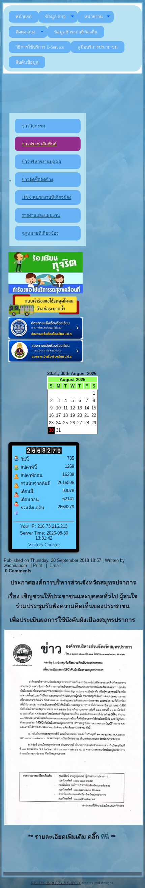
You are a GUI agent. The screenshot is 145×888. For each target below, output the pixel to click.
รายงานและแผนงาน (41, 215)
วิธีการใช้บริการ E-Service (40, 47)
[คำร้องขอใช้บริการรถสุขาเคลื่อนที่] (45, 291)
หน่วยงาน (93, 16)
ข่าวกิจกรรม (33, 125)
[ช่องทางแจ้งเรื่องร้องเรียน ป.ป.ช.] (45, 360)
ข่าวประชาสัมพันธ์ (39, 143)
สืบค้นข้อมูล (27, 62)
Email (54, 565)
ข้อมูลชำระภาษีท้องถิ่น (75, 31)
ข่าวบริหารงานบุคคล (41, 161)
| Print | (38, 565)
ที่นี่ (106, 836)
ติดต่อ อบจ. (26, 31)
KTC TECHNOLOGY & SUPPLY (56, 883)
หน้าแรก (24, 16)
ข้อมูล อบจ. (56, 16)
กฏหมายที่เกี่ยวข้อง (40, 233)
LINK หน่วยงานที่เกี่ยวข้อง (46, 197)
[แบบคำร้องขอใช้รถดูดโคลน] (45, 314)
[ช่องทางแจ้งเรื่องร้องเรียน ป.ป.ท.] (45, 337)
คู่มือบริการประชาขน (98, 47)
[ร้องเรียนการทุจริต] (45, 270)
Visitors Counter (44, 544)
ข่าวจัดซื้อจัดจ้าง (37, 179)
